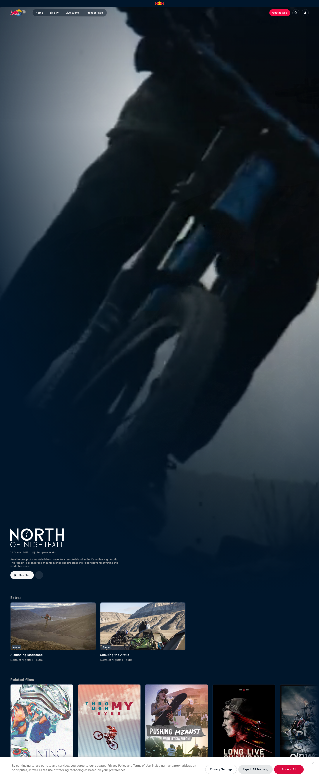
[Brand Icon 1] (159, 3)
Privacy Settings (221, 769)
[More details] (93, 655)
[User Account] (305, 12)
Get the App (279, 12)
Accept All (289, 769)
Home (39, 12)
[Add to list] (39, 575)
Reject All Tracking (255, 769)
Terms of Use (142, 765)
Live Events (73, 12)
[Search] (295, 12)
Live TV (54, 12)
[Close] (313, 762)
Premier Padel (95, 12)
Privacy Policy (116, 765)
